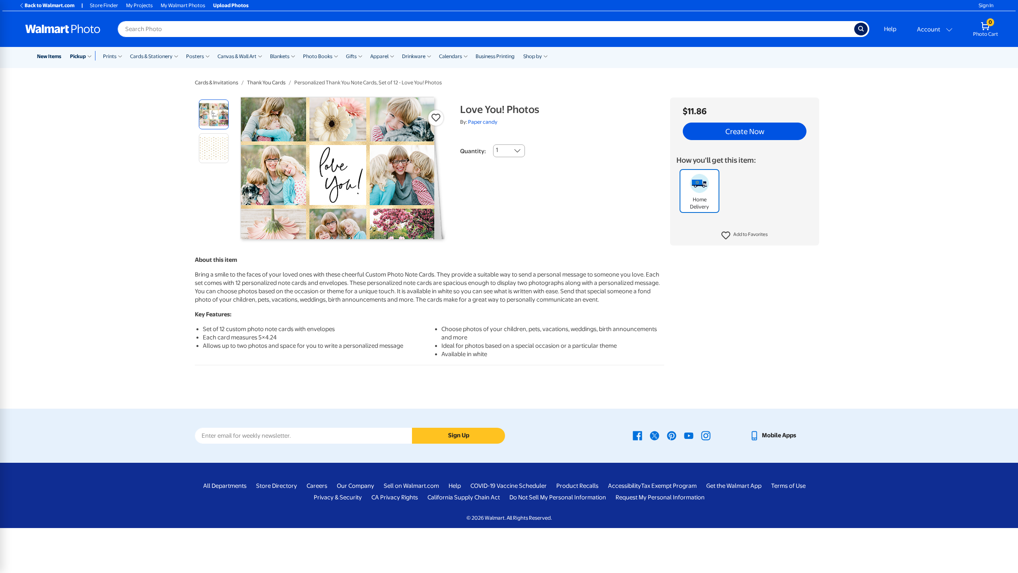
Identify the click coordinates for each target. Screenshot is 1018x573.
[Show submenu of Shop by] (545, 55)
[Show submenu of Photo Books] (336, 55)
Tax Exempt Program (669, 485)
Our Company (355, 485)
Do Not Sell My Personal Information (557, 497)
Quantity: (473, 151)
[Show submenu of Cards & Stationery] (176, 55)
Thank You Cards (266, 83)
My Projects (139, 5)
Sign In (986, 5)
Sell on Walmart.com (411, 485)
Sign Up (458, 435)
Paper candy (482, 122)
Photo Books (317, 56)
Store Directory (276, 485)
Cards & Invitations (216, 83)
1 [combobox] (497, 150)
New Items (49, 56)
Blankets (279, 56)
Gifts (351, 56)
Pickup (78, 56)
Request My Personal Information (660, 497)
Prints (110, 56)
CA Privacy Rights (394, 497)
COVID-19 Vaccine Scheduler (508, 485)
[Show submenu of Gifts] (360, 55)
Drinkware (413, 56)
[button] (745, 235)
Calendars (450, 56)
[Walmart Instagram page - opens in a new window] (706, 435)
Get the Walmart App (734, 485)
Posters (195, 56)
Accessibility (624, 485)
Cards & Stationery (151, 56)
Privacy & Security (338, 497)
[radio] (214, 114)
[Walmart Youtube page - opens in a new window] (689, 435)
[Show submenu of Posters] (207, 55)
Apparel (379, 56)
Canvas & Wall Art (237, 56)
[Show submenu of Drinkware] (429, 55)
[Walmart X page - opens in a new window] (654, 435)
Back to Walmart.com (49, 5)
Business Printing (495, 56)
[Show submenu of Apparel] (392, 55)
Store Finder (104, 5)
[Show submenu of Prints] (120, 55)
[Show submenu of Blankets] (293, 55)
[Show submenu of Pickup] (91, 55)
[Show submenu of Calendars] (465, 55)
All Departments (225, 485)
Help (890, 29)
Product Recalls (577, 485)
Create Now (744, 131)
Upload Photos (231, 5)
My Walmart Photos (183, 5)
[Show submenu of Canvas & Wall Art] (260, 55)
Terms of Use (788, 485)
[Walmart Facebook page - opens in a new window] (637, 435)
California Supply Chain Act (463, 497)
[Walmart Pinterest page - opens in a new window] (671, 435)
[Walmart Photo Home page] (63, 29)
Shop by (532, 56)
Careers (317, 485)
